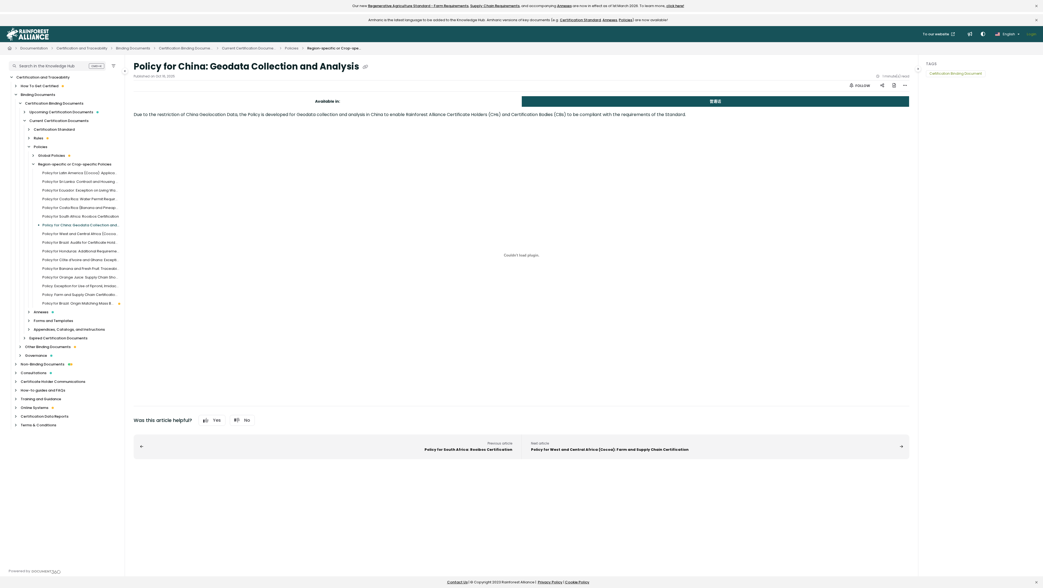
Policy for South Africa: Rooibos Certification (80, 216)
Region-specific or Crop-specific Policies (334, 48)
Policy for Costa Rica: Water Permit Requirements (80, 199)
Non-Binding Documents (42, 364)
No (247, 420)
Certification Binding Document (955, 73)
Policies (625, 20)
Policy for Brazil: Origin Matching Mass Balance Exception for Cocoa (78, 303)
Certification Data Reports (44, 416)
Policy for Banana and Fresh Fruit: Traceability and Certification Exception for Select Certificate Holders (80, 268)
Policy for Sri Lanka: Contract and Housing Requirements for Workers (80, 181)
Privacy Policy (550, 582)
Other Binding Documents (48, 346)
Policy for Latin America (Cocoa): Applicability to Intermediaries (80, 173)
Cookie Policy (577, 582)
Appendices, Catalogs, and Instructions (69, 329)
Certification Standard (580, 20)
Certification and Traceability (81, 48)
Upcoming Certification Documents (61, 112)
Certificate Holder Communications (53, 381)
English (1008, 34)
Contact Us (457, 582)
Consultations (33, 373)
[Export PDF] (894, 86)
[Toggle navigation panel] (125, 71)
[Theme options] (983, 34)
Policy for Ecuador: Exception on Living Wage (80, 190)
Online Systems (34, 407)
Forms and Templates (53, 320)
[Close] (1036, 6)
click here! (675, 5)
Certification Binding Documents (186, 48)
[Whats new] (970, 34)
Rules (38, 138)
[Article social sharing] (882, 86)
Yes (217, 420)
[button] (57, 66)
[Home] (28, 34)
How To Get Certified (39, 86)
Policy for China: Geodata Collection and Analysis (80, 225)
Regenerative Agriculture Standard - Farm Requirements (418, 5)
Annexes (564, 5)
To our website (936, 34)
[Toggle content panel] (918, 68)
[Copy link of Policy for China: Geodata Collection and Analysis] (365, 67)
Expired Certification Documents (58, 338)
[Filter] (113, 66)
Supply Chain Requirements (495, 5)
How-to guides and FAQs (43, 390)
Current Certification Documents (249, 48)
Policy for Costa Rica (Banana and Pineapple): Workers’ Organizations (80, 207)
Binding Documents (133, 48)
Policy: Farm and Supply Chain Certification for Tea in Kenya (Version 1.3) (80, 294)
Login (1031, 34)
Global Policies (51, 155)
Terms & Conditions (38, 425)
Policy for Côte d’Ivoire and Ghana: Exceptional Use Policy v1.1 (80, 259)
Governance (36, 355)
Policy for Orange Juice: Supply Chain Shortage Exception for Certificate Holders (80, 277)
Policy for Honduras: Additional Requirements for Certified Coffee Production (80, 251)
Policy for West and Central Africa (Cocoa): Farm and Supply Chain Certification (80, 233)
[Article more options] (905, 86)
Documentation (34, 48)
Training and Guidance (41, 399)
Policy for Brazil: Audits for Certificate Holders (80, 242)
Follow (862, 85)
